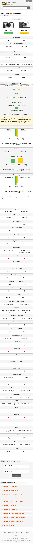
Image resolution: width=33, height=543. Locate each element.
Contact (27, 532)
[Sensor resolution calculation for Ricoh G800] (28, 70)
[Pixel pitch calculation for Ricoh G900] (6, 129)
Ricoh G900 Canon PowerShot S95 (13, 513)
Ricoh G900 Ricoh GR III (10, 490)
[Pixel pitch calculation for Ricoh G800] (27, 129)
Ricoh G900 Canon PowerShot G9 (12, 521)
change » (26, 85)
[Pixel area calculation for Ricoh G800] (27, 151)
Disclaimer (11, 532)
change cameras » (16, 19)
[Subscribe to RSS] (16, 535)
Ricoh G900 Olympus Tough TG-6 (12, 494)
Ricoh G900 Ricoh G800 (9, 486)
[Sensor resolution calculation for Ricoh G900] (4, 70)
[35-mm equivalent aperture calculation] (5, 304)
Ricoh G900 (8, 30)
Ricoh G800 (24, 30)
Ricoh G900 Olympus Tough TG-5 (12, 502)
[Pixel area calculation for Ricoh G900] (6, 151)
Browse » (28, 1)
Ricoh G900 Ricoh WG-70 (10, 525)
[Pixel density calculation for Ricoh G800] (30, 177)
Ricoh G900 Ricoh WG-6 (10, 498)
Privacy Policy (20, 532)
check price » (8, 33)
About (5, 532)
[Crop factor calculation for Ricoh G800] (26, 217)
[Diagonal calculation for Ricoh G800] (27, 77)
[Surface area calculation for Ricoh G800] (25, 105)
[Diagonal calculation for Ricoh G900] (6, 77)
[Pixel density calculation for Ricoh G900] (3, 177)
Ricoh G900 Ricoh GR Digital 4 (11, 505)
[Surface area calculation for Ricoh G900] (8, 105)
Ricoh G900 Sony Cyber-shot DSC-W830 (14, 517)
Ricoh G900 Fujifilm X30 (10, 509)
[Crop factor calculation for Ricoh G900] (7, 217)
